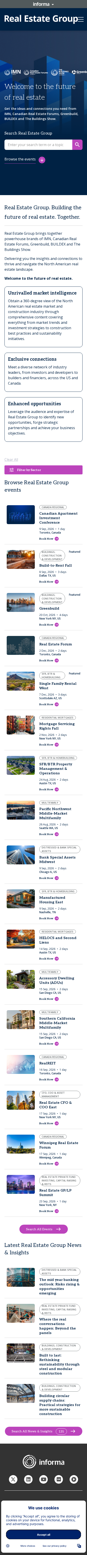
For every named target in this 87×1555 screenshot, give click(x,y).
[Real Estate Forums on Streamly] (74, 1479)
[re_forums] (13, 1479)
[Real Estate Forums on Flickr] (58, 1479)
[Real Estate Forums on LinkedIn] (28, 1479)
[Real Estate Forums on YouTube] (43, 1479)
